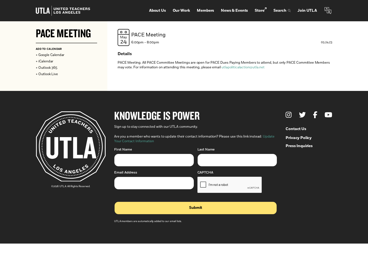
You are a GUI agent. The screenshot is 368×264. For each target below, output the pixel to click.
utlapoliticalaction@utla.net (242, 67)
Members (205, 10)
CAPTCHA (205, 172)
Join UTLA (307, 10)
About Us (157, 10)
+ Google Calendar (50, 55)
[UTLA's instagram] (289, 114)
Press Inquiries (299, 146)
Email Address (125, 172)
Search (279, 10)
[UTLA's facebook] (315, 114)
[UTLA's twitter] (302, 114)
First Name (123, 149)
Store (259, 10)
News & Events (234, 10)
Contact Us (296, 129)
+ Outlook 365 (46, 67)
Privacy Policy (299, 138)
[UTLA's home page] (63, 11)
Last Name (206, 149)
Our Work (181, 10)
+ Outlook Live (47, 74)
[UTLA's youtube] (328, 114)
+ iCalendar (44, 61)
